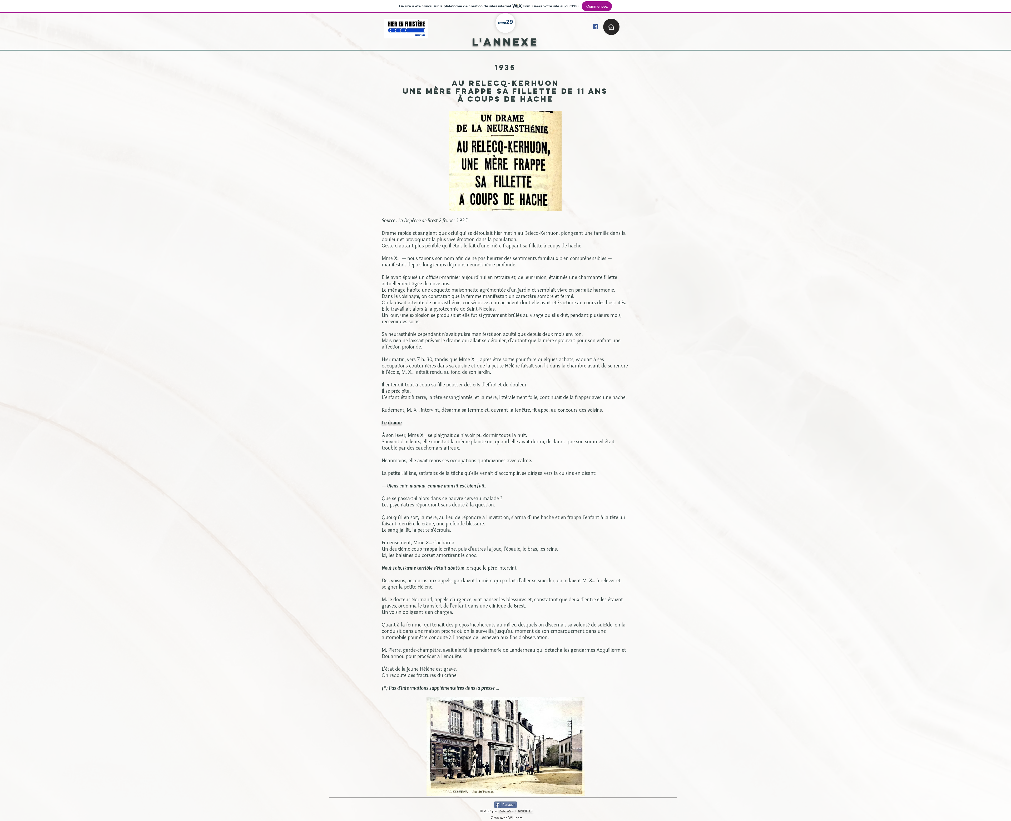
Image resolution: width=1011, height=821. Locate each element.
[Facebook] (595, 26)
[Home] (611, 27)
